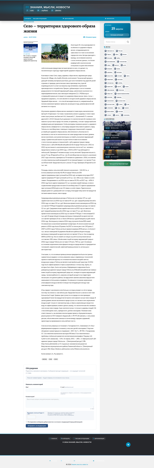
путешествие (121, 100)
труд (119, 108)
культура (120, 79)
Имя (27, 387)
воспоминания (111, 61)
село (55, 359)
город (108, 65)
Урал (117, 54)
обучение (121, 90)
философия (110, 111)
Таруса (109, 54)
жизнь (45, 359)
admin (26, 37)
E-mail (67, 387)
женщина (109, 68)
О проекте (28, 18)
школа (117, 115)
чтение (109, 115)
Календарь (66, 438)
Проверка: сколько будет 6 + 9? (35, 413)
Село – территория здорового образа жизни (59, 29)
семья (120, 104)
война (118, 58)
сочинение (110, 108)
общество (110, 93)
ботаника (109, 58)
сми (128, 104)
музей (119, 86)
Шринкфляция (99, 438)
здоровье (109, 72)
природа (119, 97)
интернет (119, 72)
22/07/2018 (32, 37)
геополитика (123, 61)
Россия (120, 51)
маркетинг (110, 86)
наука (127, 86)
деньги (117, 65)
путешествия (110, 104)
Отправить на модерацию (37, 426)
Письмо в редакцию (40, 18)
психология (110, 100)
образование (110, 90)
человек (120, 111)
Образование (29, 22)
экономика (126, 115)
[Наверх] (128, 444)
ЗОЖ (50, 359)
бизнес (125, 54)
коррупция (110, 79)
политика (109, 97)
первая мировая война (123, 93)
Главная (54, 438)
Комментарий (30, 396)
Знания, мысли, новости (50, 7)
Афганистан (110, 51)
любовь (120, 83)
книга (128, 76)
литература (110, 83)
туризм (127, 108)
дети (124, 65)
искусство (110, 76)
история (119, 76)
